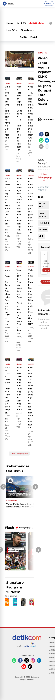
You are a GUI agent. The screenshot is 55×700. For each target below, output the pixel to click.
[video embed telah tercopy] (47, 146)
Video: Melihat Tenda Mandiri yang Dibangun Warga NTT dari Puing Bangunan (30, 397)
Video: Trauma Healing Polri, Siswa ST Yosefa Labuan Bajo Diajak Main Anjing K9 (30, 115)
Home (9, 23)
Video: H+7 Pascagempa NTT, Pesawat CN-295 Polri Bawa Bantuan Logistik (19, 204)
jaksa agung (42, 214)
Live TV (10, 30)
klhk (41, 236)
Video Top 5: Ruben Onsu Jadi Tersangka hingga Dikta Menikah (7, 112)
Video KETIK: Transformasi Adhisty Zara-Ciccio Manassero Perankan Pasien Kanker (19, 301)
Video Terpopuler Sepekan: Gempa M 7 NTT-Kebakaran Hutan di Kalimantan (19, 118)
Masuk (49, 3)
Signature (26, 30)
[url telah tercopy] (41, 146)
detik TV (21, 23)
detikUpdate (36, 23)
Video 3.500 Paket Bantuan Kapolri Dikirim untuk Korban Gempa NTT (30, 297)
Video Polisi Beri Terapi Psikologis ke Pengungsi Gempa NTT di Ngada (7, 297)
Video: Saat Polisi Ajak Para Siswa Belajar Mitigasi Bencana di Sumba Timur (30, 207)
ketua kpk (42, 205)
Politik (23, 37)
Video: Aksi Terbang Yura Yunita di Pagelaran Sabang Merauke (19, 388)
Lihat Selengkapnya (19, 453)
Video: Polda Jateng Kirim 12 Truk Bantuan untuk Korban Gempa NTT (7, 205)
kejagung (44, 223)
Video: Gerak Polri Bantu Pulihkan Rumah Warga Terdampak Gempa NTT (7, 394)
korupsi (43, 229)
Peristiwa (35, 37)
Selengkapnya (25, 528)
